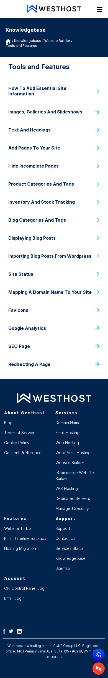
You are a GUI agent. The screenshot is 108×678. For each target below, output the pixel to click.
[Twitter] (12, 631)
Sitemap (62, 568)
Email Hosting (67, 432)
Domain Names (69, 422)
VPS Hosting (66, 488)
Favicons (18, 310)
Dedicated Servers (72, 498)
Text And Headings (29, 130)
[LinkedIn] (21, 631)
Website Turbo (17, 528)
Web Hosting (67, 442)
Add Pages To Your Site (34, 148)
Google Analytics (27, 328)
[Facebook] (5, 631)
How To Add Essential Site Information (37, 91)
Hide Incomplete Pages (33, 166)
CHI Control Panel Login (26, 588)
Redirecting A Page (29, 364)
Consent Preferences (23, 452)
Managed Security (72, 508)
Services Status (69, 548)
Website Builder (69, 462)
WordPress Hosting (73, 452)
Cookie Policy (16, 442)
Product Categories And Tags (41, 184)
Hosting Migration (20, 548)
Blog (8, 422)
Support (62, 528)
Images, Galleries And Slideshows (45, 112)
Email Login (14, 598)
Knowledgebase (27, 41)
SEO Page (19, 346)
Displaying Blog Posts (32, 238)
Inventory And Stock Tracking (41, 202)
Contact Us (65, 538)
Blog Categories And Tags (37, 220)
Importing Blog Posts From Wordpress (49, 256)
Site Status (20, 274)
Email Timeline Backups (25, 538)
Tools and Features (21, 46)
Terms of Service (19, 432)
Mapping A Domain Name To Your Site (50, 292)
